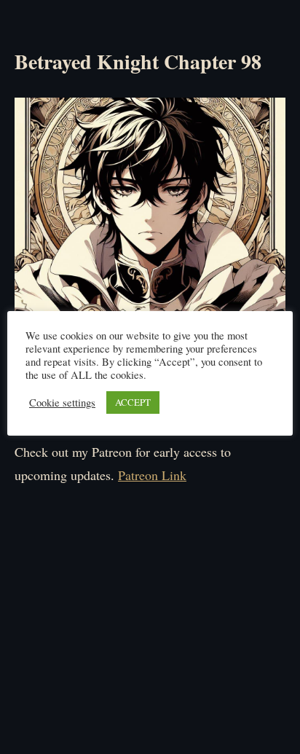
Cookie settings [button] (62, 402)
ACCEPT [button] (133, 402)
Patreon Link (152, 475)
